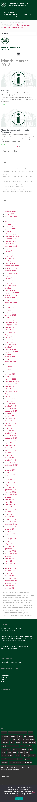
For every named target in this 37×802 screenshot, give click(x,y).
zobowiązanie (28, 191)
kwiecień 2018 (10, 450)
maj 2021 (8, 364)
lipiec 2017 (9, 472)
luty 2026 (9, 226)
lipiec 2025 (9, 244)
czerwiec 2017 (10, 475)
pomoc (5, 184)
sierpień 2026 (10, 212)
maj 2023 (9, 305)
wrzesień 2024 (11, 268)
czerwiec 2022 (11, 332)
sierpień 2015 (10, 529)
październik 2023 (12, 293)
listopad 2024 (10, 263)
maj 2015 (8, 536)
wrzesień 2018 (10, 440)
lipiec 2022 (9, 330)
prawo (14, 184)
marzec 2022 (10, 340)
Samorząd (4, 677)
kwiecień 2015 (10, 539)
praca (9, 184)
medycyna (29, 176)
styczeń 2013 (10, 588)
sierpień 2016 (10, 499)
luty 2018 (8, 455)
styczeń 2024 (10, 285)
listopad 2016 (10, 492)
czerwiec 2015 (10, 534)
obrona (22, 179)
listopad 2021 (10, 349)
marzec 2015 (10, 541)
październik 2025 (12, 236)
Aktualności (5, 780)
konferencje (6, 176)
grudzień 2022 (11, 317)
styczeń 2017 (10, 487)
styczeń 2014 (10, 576)
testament (24, 186)
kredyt (13, 176)
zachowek (6, 191)
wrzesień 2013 (10, 583)
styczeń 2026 (10, 229)
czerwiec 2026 (11, 217)
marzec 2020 (10, 399)
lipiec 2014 (9, 561)
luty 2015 (8, 544)
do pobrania (14, 171)
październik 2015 (11, 524)
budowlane (6, 171)
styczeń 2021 (10, 374)
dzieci (20, 171)
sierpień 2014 (10, 558)
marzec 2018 (10, 453)
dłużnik (28, 171)
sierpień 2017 (10, 470)
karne (16, 174)
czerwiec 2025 (11, 246)
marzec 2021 (10, 369)
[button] (18, 54)
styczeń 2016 (10, 517)
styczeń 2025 (10, 258)
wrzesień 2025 (11, 239)
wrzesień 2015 (10, 526)
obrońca (27, 179)
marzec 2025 (10, 253)
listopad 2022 (10, 320)
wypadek (25, 189)
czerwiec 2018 (10, 445)
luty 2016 (8, 514)
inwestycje (11, 174)
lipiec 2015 (9, 531)
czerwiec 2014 (10, 563)
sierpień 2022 (10, 327)
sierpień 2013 (10, 586)
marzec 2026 (10, 224)
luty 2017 (8, 485)
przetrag (19, 184)
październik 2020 (12, 381)
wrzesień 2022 (11, 325)
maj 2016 (8, 507)
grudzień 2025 (11, 231)
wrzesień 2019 (10, 413)
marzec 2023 (10, 310)
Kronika (3, 681)
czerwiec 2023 (11, 303)
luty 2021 (8, 372)
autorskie (11, 169)
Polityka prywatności (13, 769)
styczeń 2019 (10, 431)
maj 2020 (9, 394)
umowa (14, 189)
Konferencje (5, 673)
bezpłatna (22, 169)
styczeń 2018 (10, 458)
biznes (27, 169)
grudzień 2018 (10, 433)
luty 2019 (8, 428)
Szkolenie (5, 90)
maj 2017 (8, 477)
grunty (5, 174)
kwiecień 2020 (11, 396)
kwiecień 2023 (11, 308)
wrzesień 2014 (10, 556)
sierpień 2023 (10, 298)
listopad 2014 (10, 551)
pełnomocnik (22, 181)
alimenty (5, 169)
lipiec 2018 (9, 443)
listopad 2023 (10, 290)
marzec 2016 (10, 512)
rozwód (29, 184)
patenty (15, 181)
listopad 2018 (10, 435)
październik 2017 (11, 465)
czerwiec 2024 (11, 273)
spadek (12, 186)
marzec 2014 (10, 571)
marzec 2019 (10, 426)
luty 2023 (9, 312)
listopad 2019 (10, 408)
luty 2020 (9, 401)
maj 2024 (9, 276)
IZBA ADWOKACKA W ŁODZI (10, 48)
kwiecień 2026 (11, 221)
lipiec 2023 (9, 300)
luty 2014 (8, 573)
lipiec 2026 (9, 214)
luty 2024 (9, 283)
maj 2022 (9, 335)
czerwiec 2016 (10, 504)
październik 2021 (11, 352)
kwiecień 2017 (10, 480)
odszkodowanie (8, 181)
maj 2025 (9, 249)
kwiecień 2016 (10, 509)
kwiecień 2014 (10, 568)
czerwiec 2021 (10, 362)
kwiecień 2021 (10, 367)
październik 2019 (11, 411)
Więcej (3, 105)
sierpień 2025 (10, 241)
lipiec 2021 (9, 359)
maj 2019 (8, 421)
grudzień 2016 (10, 490)
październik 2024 (12, 266)
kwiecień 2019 (10, 423)
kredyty (17, 176)
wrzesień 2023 (11, 295)
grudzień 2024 (11, 261)
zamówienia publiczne (16, 191)
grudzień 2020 (11, 376)
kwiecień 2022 (11, 337)
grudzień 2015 (10, 519)
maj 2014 (8, 566)
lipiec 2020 (9, 389)
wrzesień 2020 (11, 384)
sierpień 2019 (10, 416)
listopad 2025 (10, 234)
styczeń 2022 (10, 344)
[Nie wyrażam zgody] (33, 793)
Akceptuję (19, 799)
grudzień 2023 (11, 288)
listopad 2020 (10, 379)
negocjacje (6, 179)
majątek (23, 176)
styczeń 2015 (10, 546)
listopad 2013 (10, 578)
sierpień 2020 (10, 386)
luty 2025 (9, 256)
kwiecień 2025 (11, 251)
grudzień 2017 (10, 460)
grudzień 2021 (10, 347)
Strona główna (6, 776)
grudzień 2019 (10, 406)
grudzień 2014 (10, 549)
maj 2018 (8, 448)
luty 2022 (9, 342)
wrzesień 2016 (10, 497)
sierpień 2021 (10, 357)
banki (16, 169)
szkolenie (17, 186)
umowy (19, 189)
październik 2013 (11, 581)
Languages (5, 33)
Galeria (3, 679)
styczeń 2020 (10, 403)
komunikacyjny (23, 174)
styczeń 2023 (10, 315)
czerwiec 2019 (10, 418)
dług (23, 171)
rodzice (24, 184)
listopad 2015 (10, 522)
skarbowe (6, 186)
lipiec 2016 (9, 502)
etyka (32, 171)
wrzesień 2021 (10, 354)
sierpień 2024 (10, 271)
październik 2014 (11, 554)
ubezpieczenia (7, 189)
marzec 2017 (10, 482)
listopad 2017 (10, 463)
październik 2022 (12, 322)
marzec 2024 (10, 280)
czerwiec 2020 (11, 391)
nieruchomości (14, 179)
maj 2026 (9, 219)
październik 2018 (11, 438)
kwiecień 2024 (11, 278)
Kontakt (4, 784)
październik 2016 (11, 494)
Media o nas (5, 675)
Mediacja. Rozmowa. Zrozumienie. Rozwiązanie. (15, 131)
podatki (29, 181)
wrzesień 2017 (10, 467)
